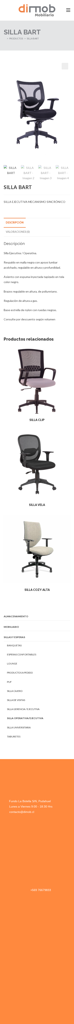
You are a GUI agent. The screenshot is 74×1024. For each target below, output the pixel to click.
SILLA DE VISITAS (16, 700)
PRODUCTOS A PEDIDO (20, 672)
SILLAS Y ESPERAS (14, 637)
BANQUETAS (14, 645)
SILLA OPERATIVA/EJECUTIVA (25, 718)
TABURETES (13, 736)
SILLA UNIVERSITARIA (19, 727)
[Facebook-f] (6, 972)
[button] (65, 66)
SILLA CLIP (37, 420)
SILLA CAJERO (15, 690)
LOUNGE (12, 663)
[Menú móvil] (68, 10)
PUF (9, 681)
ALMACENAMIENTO (16, 616)
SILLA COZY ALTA (37, 589)
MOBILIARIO (11, 626)
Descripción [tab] (15, 222)
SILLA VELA (37, 505)
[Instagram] (15, 972)
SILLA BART (33, 38)
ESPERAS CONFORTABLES (21, 654)
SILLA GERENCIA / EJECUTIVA (23, 709)
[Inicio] (5, 38)
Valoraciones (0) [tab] (18, 231)
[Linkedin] (25, 972)
